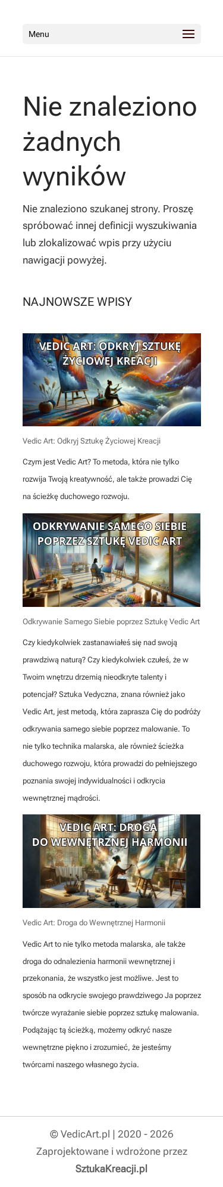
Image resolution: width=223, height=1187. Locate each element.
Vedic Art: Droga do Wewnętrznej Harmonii (94, 922)
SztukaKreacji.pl (111, 1168)
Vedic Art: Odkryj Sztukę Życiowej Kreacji (92, 440)
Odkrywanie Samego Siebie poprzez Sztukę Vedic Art (111, 621)
